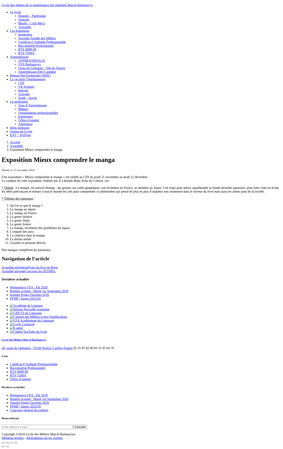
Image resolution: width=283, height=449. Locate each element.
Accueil (15, 142)
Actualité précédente (30, 267)
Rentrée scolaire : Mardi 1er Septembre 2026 (39, 291)
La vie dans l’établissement (27, 79)
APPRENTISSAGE (31, 60)
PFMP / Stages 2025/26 (25, 298)
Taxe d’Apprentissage (32, 105)
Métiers (23, 109)
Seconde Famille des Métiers (37, 38)
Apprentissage (19, 57)
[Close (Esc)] (3, 442)
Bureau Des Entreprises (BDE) (30, 75)
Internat (23, 90)
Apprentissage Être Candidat (37, 72)
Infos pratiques (19, 127)
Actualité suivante (29, 271)
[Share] (7, 442)
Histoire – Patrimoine (32, 16)
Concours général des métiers (29, 410)
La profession (19, 101)
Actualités (24, 27)
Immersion (25, 34)
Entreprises (25, 116)
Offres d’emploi (28, 120)
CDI (21, 83)
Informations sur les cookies (44, 438)
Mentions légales (13, 438)
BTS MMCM (27, 49)
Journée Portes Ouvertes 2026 (29, 295)
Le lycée (15, 12)
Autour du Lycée (21, 131)
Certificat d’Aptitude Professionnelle (42, 42)
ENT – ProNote (20, 135)
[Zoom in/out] (15, 442)
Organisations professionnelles (38, 113)
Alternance (25, 124)
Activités (24, 94)
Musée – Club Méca (31, 23)
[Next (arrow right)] (7, 446)
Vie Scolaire (26, 86)
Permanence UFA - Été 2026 (29, 287)
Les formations (19, 31)
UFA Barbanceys (29, 64)
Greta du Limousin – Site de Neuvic (41, 68)
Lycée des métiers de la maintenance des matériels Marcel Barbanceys (47, 5)
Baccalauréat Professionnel (35, 45)
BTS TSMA (26, 53)
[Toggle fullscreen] (11, 442)
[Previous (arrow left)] (3, 446)
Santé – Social (27, 98)
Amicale (23, 19)
